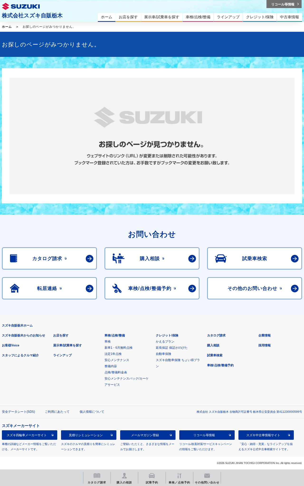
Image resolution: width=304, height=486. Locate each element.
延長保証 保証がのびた (172, 347)
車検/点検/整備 (114, 335)
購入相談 (213, 345)
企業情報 (264, 335)
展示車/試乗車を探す (67, 345)
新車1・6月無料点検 (118, 347)
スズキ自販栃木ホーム (17, 325)
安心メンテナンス (116, 360)
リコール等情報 (204, 435)
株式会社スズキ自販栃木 (32, 15)
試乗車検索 (215, 355)
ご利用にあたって (57, 411)
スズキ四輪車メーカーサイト (27, 435)
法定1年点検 (113, 354)
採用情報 (264, 345)
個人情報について (92, 411)
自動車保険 (163, 354)
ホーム (7, 26)
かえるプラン (165, 341)
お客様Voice (10, 345)
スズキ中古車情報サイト (263, 435)
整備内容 (110, 366)
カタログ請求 (216, 335)
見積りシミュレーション (86, 435)
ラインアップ (62, 355)
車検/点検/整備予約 (220, 365)
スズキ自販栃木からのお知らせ (23, 335)
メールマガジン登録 (145, 435)
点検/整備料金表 (115, 372)
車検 (107, 341)
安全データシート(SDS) (18, 411)
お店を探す (61, 335)
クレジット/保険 (167, 335)
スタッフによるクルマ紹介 (20, 355)
